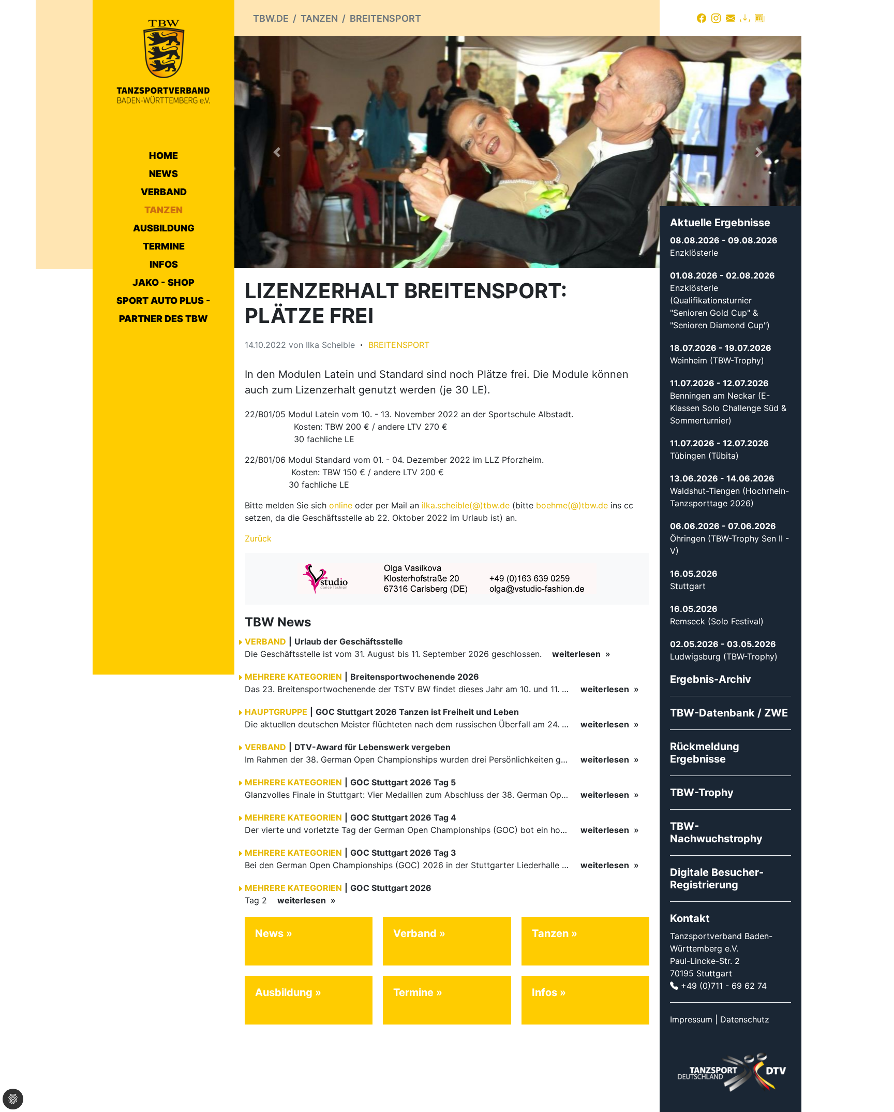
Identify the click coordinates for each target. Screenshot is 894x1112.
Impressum (691, 1019)
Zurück (258, 538)
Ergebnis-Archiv (710, 679)
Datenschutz (744, 1019)
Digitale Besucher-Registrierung (717, 878)
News (163, 173)
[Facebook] (701, 18)
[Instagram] (716, 18)
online (340, 505)
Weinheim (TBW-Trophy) (717, 360)
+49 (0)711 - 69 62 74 (724, 986)
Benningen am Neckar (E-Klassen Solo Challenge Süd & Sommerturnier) (728, 408)
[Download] (745, 18)
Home (163, 155)
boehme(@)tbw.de (572, 505)
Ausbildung (164, 228)
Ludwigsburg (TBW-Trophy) (724, 656)
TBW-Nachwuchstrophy (716, 832)
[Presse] (759, 18)
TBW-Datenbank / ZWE (729, 713)
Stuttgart (688, 586)
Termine (164, 246)
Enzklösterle (694, 252)
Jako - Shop (163, 282)
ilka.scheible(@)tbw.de (466, 505)
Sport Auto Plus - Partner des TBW (163, 309)
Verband (164, 191)
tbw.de (271, 18)
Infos (164, 264)
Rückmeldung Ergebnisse (704, 752)
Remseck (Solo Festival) (717, 621)
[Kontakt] (730, 18)
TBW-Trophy (702, 792)
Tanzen (163, 209)
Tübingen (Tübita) (704, 455)
